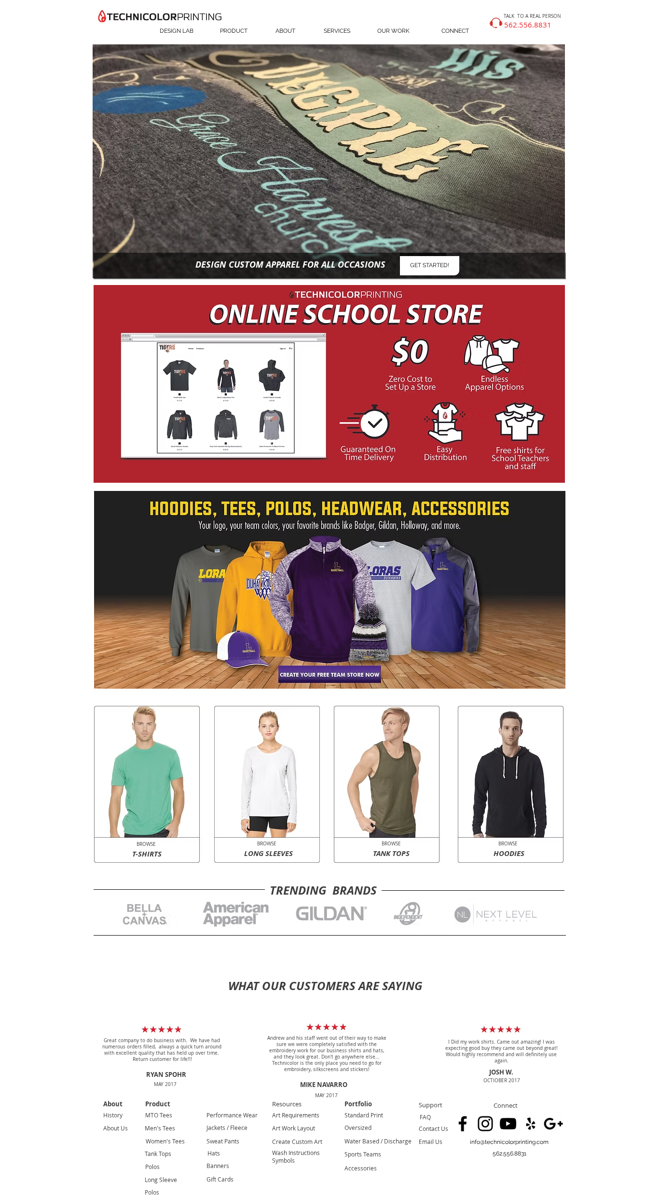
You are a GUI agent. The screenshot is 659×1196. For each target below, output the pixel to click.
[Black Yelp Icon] (531, 1124)
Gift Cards (219, 1179)
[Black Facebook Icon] (463, 1124)
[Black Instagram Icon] (485, 1124)
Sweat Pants (222, 1141)
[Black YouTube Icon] (508, 1124)
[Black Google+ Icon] (553, 1124)
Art (276, 1115)
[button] (509, 1153)
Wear (250, 1115)
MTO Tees (158, 1115)
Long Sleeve (161, 1179)
